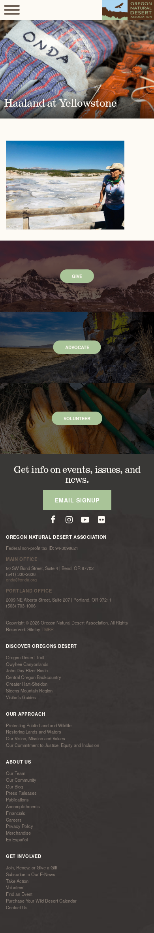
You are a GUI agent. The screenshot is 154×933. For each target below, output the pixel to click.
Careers (14, 819)
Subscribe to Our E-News (30, 874)
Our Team (15, 773)
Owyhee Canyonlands (27, 664)
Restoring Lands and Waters (33, 732)
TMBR (47, 629)
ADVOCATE (77, 347)
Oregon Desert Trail (25, 657)
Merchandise (18, 833)
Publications (17, 799)
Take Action (17, 881)
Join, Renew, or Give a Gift (31, 867)
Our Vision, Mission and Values (35, 738)
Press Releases (21, 793)
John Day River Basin (27, 671)
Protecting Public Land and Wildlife (38, 725)
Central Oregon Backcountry (33, 677)
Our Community (21, 780)
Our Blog (14, 786)
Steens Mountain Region (29, 690)
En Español (17, 839)
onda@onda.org (21, 579)
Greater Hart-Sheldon (26, 684)
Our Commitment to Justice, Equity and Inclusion (52, 745)
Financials (15, 813)
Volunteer (15, 887)
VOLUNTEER (77, 418)
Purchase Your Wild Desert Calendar (41, 900)
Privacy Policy (19, 826)
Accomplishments (23, 806)
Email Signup (77, 500)
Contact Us (17, 907)
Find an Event (19, 894)
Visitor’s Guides (21, 697)
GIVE (77, 276)
